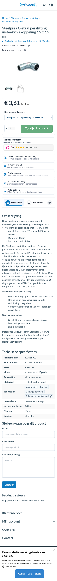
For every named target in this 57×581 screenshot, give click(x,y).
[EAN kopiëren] (24, 50)
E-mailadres (8, 441)
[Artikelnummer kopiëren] (29, 46)
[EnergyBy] (28, 5)
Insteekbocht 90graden (12, 22)
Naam (5, 428)
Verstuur (9, 485)
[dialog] (28, 564)
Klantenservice (12, 513)
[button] (28, 566)
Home (5, 18)
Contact (7, 538)
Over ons (8, 529)
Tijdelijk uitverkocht (36, 128)
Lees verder (47, 563)
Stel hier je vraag (11, 454)
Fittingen (15, 18)
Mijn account (11, 521)
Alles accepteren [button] (29, 573)
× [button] (54, 550)
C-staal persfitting (30, 18)
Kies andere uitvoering (14, 112)
